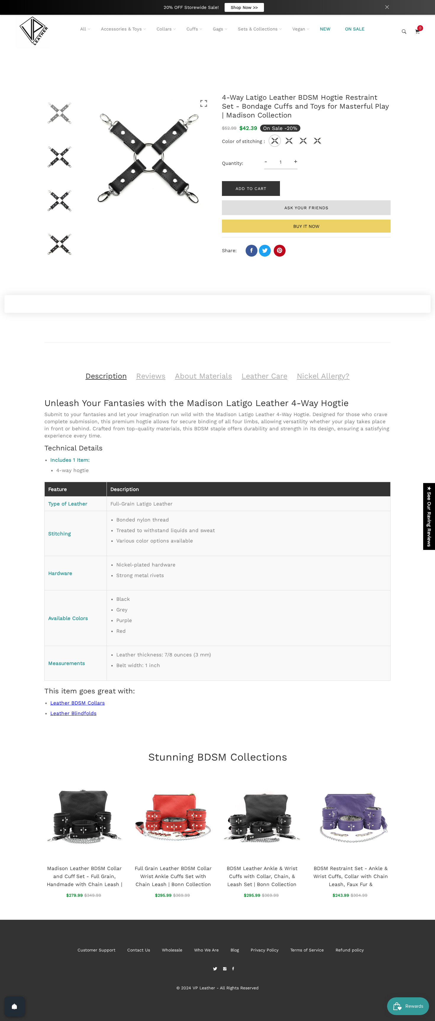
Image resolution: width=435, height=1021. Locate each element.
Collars (164, 29)
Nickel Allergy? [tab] (323, 376)
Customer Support (96, 950)
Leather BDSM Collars (77, 703)
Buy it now (306, 226)
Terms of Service (307, 950)
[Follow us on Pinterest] (280, 251)
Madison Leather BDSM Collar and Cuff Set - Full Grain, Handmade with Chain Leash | (84, 876)
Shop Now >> (244, 7)
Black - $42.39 (179, 976)
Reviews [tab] (150, 376)
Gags (218, 29)
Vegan (298, 29)
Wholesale (172, 950)
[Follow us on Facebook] (251, 251)
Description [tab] (106, 376)
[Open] (14, 1006)
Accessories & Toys (121, 29)
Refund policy (350, 950)
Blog (235, 950)
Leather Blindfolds (73, 713)
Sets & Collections (258, 29)
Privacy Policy (264, 950)
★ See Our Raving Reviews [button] (429, 516)
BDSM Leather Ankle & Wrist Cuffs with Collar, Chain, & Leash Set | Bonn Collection (262, 876)
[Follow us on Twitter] (265, 251)
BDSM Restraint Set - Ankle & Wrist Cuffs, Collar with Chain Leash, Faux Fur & (350, 876)
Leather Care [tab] (264, 376)
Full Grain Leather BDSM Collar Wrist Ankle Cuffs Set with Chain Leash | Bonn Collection (173, 876)
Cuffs (192, 29)
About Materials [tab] (203, 376)
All (83, 29)
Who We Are (206, 950)
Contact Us (138, 950)
